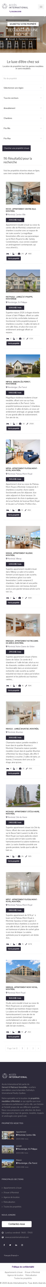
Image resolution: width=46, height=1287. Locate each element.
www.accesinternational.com (17, 1237)
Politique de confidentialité (23, 1267)
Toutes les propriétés (12, 1206)
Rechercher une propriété (29, 39)
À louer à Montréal (11, 1192)
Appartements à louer (12, 1188)
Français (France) (10, 1255)
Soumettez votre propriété (23, 24)
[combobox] (23, 88)
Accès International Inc (17, 1283)
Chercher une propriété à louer (16, 148)
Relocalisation (9, 1202)
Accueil (12, 39)
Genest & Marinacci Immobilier (14, 1087)
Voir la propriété (13, 258)
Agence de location (11, 1197)
